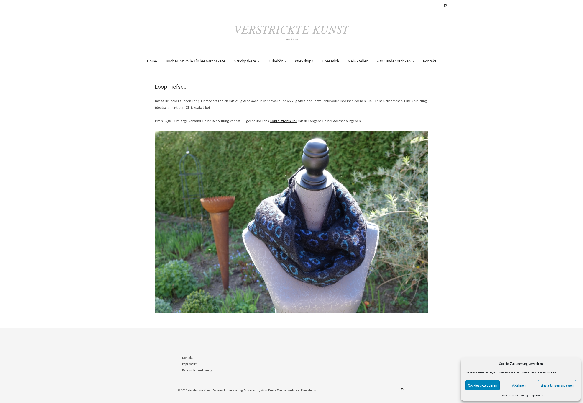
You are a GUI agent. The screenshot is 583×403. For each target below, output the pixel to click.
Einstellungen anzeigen (557, 385)
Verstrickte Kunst (291, 29)
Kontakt (429, 61)
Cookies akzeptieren (482, 385)
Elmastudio (308, 390)
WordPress (268, 390)
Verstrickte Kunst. (200, 390)
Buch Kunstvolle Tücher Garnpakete (195, 61)
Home (152, 61)
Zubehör (275, 61)
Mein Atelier (358, 61)
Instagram (445, 5)
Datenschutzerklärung (514, 395)
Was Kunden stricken (393, 61)
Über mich (330, 61)
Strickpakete (245, 61)
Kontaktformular (283, 121)
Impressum (536, 395)
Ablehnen (519, 385)
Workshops (304, 61)
